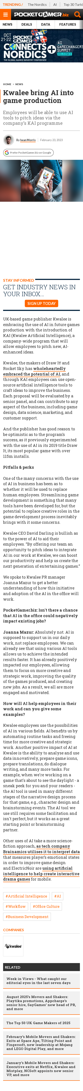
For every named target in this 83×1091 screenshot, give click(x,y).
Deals (26, 24)
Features (67, 24)
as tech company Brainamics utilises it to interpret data (41, 849)
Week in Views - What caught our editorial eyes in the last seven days (38, 980)
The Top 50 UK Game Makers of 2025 (38, 1023)
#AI (57, 896)
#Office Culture (46, 906)
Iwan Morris (28, 140)
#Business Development (27, 916)
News (7, 24)
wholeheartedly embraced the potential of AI (34, 371)
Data (45, 24)
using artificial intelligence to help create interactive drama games (41, 874)
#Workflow (16, 906)
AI (55, 4)
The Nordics (37, 4)
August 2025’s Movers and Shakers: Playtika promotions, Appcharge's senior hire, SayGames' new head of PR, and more (41, 1002)
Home (7, 84)
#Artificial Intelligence (26, 896)
